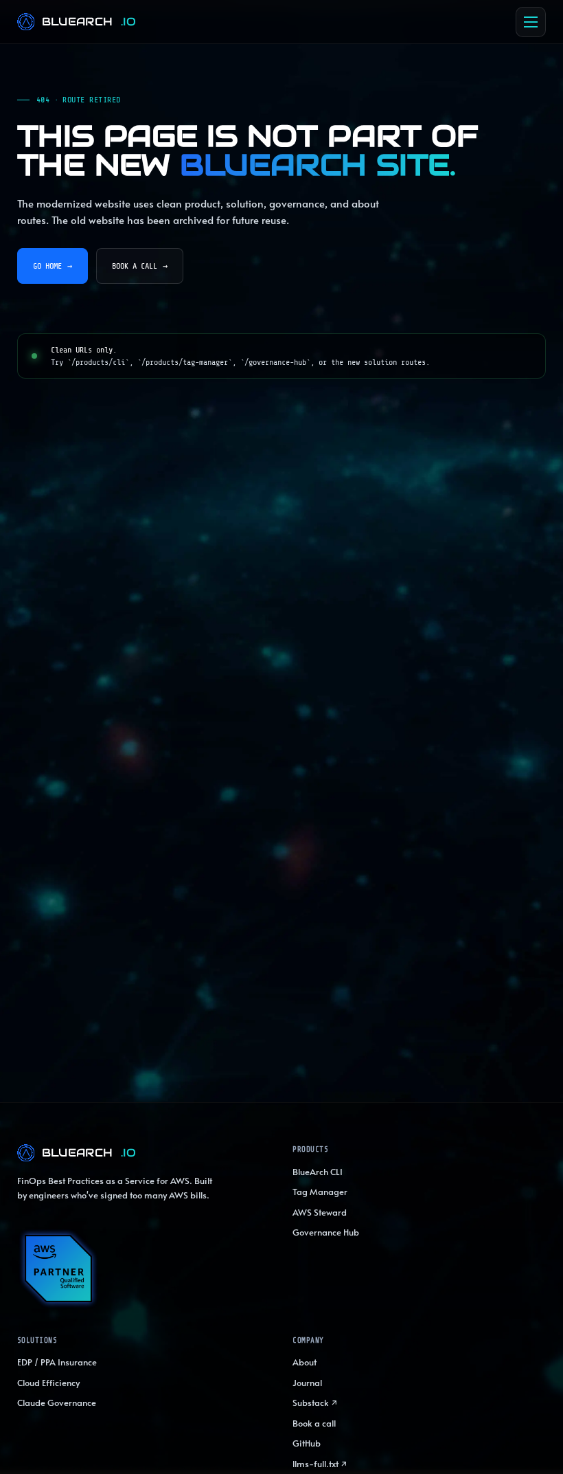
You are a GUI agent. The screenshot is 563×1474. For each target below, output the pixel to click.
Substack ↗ (315, 1402)
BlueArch (89, 21)
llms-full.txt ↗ (319, 1464)
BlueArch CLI (317, 1171)
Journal (307, 1382)
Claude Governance (56, 1402)
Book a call (140, 266)
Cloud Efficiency (48, 1382)
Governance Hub (325, 1232)
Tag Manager (319, 1191)
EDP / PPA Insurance (57, 1362)
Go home (52, 266)
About (304, 1362)
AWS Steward (319, 1212)
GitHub (306, 1443)
